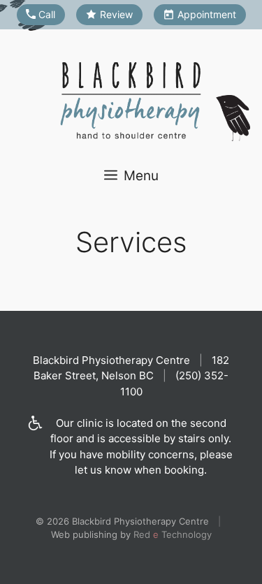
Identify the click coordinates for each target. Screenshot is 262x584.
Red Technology (172, 534)
